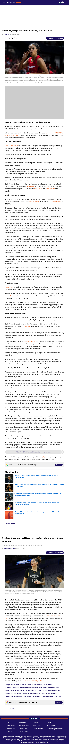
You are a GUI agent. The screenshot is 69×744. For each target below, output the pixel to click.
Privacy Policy (51, 725)
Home (7, 523)
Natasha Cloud (34, 201)
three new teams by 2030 (33, 681)
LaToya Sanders (55, 201)
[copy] (15, 38)
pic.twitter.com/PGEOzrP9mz (37, 171)
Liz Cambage (26, 326)
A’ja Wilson (30, 186)
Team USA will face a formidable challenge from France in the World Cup (32, 693)
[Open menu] (4, 3)
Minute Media (10, 736)
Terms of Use (10, 729)
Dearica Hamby (30, 341)
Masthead (22, 722)
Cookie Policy (23, 729)
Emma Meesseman (11, 146)
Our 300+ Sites (11, 725)
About (8, 722)
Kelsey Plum (9, 287)
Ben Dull (7, 34)
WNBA (13, 523)
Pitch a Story (37, 725)
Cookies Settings (24, 732)
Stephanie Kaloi (9, 548)
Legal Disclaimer (38, 729)
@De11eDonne (35, 169)
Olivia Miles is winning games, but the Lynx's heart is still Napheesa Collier (33, 690)
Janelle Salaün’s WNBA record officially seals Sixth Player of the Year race (32, 687)
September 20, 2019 (31, 174)
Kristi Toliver (38, 189)
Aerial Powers (50, 189)
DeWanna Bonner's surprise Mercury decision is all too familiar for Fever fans (33, 696)
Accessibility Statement (55, 729)
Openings (36, 722)
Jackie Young (9, 296)
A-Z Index (9, 732)
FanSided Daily (24, 725)
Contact (49, 722)
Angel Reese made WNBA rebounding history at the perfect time (29, 685)
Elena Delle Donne (15, 135)
